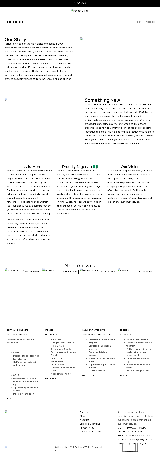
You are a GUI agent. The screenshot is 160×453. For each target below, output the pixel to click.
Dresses (49, 330)
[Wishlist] (148, 11)
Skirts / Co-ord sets (17, 330)
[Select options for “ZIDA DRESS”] (74, 323)
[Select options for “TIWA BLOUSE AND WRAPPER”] (112, 323)
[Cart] (154, 11)
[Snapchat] (133, 447)
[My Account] (142, 11)
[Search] (136, 11)
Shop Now (80, 3)
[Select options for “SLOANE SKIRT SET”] (37, 323)
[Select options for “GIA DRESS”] (150, 323)
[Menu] (6, 11)
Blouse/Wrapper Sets (93, 330)
